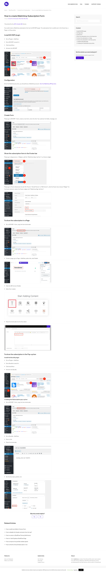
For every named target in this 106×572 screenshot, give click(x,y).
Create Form (79, 34)
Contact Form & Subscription (13, 18)
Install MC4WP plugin (81, 31)
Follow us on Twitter (8, 560)
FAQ (81, 4)
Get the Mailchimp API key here (48, 83)
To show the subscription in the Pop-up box (86, 39)
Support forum (41, 562)
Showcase (40, 560)
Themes (87, 4)
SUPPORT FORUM (96, 4)
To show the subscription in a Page (84, 38)
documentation (73, 4)
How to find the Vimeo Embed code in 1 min (16, 544)
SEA (21, 24)
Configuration (80, 32)
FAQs (20, 18)
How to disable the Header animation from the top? (19, 532)
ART (15, 24)
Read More (76, 569)
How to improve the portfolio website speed (17, 541)
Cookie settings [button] (70, 569)
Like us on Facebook (8, 559)
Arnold (18, 24)
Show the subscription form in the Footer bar (87, 36)
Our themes (40, 559)
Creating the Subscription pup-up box (86, 43)
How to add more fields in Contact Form (16, 529)
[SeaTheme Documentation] (6, 5)
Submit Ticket (80, 57)
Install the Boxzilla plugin (83, 41)
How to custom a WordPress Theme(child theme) (18, 535)
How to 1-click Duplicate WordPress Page (16, 538)
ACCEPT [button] (81, 569)
